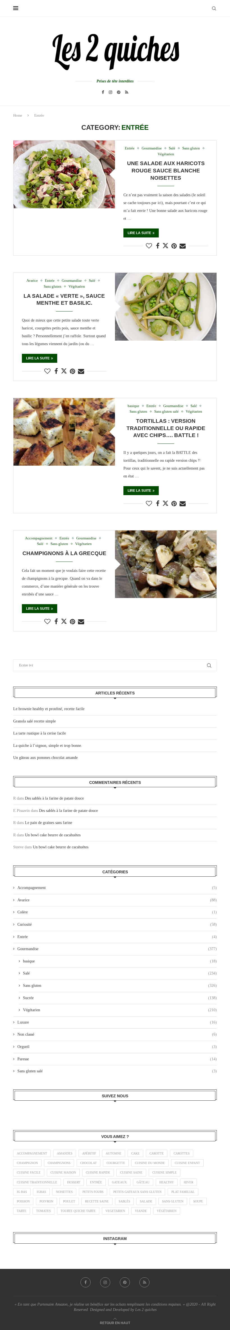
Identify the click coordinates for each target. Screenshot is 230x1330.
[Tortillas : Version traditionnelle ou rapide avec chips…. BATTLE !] (64, 432)
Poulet (69, 1201)
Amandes (64, 1153)
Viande (141, 1211)
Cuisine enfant (187, 1163)
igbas (41, 1191)
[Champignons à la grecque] (166, 564)
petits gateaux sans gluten (137, 1191)
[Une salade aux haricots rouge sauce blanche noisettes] (64, 174)
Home (17, 115)
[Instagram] (110, 92)
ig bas (22, 1191)
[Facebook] (103, 92)
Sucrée (120, 998)
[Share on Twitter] (165, 246)
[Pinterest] (118, 92)
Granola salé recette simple (34, 721)
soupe (198, 1201)
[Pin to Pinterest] (174, 246)
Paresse (117, 1059)
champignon (27, 1163)
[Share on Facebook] (158, 246)
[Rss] (126, 92)
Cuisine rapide (98, 1172)
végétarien (166, 1211)
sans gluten (172, 1201)
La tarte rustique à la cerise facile (39, 733)
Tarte (21, 1211)
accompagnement (32, 1153)
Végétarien (120, 1010)
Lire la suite (139, 233)
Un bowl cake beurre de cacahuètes (53, 835)
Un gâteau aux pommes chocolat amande (45, 758)
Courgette (116, 1163)
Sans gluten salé (117, 1071)
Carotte (157, 1153)
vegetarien (115, 1211)
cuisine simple (164, 1172)
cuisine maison (63, 1172)
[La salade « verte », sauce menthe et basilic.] (166, 306)
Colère (117, 912)
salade (146, 1201)
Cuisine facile (29, 1172)
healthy (166, 1182)
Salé (120, 973)
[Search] (214, 8)
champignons (59, 1163)
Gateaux (119, 1182)
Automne (113, 1153)
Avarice (117, 900)
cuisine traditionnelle (37, 1182)
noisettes (64, 1191)
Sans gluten (120, 985)
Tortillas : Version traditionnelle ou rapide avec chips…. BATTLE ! (166, 428)
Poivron (46, 1201)
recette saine (97, 1201)
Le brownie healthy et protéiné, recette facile (48, 709)
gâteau (143, 1182)
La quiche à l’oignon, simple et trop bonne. (47, 745)
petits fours (93, 1191)
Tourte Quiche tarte (78, 1211)
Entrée (117, 937)
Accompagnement (117, 888)
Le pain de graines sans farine (48, 823)
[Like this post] (149, 246)
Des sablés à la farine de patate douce (54, 798)
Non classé (117, 1034)
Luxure (117, 1022)
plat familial (183, 1191)
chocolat (88, 1163)
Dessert (73, 1182)
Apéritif (89, 1153)
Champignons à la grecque (64, 553)
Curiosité (117, 924)
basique (120, 961)
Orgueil (117, 1047)
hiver (188, 1182)
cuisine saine (131, 1172)
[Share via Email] (183, 246)
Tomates (43, 1211)
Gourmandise (117, 949)
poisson (23, 1201)
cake (135, 1153)
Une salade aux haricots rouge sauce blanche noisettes (166, 170)
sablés (124, 1201)
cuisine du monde (150, 1163)
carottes (182, 1153)
